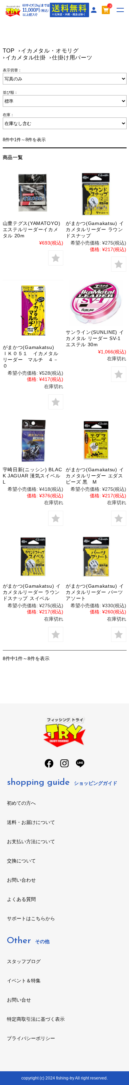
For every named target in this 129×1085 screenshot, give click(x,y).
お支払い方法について (31, 841)
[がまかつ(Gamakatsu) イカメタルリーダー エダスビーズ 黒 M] (96, 440)
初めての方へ (21, 803)
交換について (21, 860)
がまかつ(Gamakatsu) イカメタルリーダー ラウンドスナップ (95, 229)
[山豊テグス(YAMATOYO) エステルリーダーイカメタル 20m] (33, 194)
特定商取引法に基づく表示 (36, 1019)
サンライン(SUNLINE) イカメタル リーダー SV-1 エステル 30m (95, 338)
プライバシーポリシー (31, 1038)
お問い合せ (19, 1000)
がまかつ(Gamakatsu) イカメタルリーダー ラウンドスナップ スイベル (32, 592)
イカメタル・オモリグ (50, 51)
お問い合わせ (21, 880)
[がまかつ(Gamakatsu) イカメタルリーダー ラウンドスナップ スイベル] (33, 556)
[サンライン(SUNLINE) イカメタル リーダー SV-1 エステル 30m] (96, 302)
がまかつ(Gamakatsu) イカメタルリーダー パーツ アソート (95, 592)
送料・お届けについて (31, 822)
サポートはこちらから (31, 918)
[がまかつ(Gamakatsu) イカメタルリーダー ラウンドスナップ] (96, 194)
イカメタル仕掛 (26, 57)
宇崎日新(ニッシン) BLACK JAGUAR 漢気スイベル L (34, 476)
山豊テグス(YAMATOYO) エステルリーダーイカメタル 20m (32, 229)
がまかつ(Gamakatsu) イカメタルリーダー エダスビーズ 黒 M (95, 476)
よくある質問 (21, 899)
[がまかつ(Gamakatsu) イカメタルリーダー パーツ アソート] (96, 556)
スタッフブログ (24, 961)
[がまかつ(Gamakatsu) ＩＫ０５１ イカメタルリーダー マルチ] (33, 310)
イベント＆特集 (24, 980)
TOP (9, 51)
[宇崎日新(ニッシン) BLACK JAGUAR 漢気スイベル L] (33, 440)
